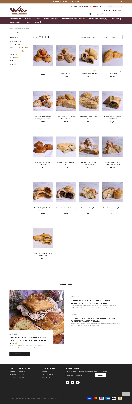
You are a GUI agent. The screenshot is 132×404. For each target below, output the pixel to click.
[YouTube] (78, 382)
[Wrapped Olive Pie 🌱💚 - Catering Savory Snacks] (89, 55)
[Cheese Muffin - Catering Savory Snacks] (112, 192)
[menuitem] (19, 38)
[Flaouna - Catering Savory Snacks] (89, 192)
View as (35, 37)
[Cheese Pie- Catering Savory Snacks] (89, 101)
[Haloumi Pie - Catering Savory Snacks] (66, 146)
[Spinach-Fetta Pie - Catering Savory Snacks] (112, 101)
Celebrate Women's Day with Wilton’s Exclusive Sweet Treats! (94, 320)
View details (19, 354)
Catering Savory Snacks (22, 28)
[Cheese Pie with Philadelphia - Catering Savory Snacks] (43, 101)
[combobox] (113, 6)
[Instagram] (72, 382)
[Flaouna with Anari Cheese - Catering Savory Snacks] (112, 146)
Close (122, 2)
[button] (40, 37)
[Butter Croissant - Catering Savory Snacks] (112, 55)
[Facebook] (67, 382)
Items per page (85, 37)
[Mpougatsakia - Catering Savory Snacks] (89, 146)
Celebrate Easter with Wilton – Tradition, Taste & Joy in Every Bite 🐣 (28, 340)
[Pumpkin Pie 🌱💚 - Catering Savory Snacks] (43, 192)
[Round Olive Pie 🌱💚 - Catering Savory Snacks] (66, 192)
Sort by (105, 37)
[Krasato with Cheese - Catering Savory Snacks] (43, 238)
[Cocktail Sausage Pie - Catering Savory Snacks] (66, 55)
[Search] (115, 6)
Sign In (120, 14)
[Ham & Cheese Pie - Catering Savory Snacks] (66, 101)
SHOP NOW (75, 2)
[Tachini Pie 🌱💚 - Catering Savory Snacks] (43, 146)
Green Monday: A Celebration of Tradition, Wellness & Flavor (90, 302)
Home (11, 28)
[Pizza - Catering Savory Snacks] (43, 55)
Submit (101, 375)
